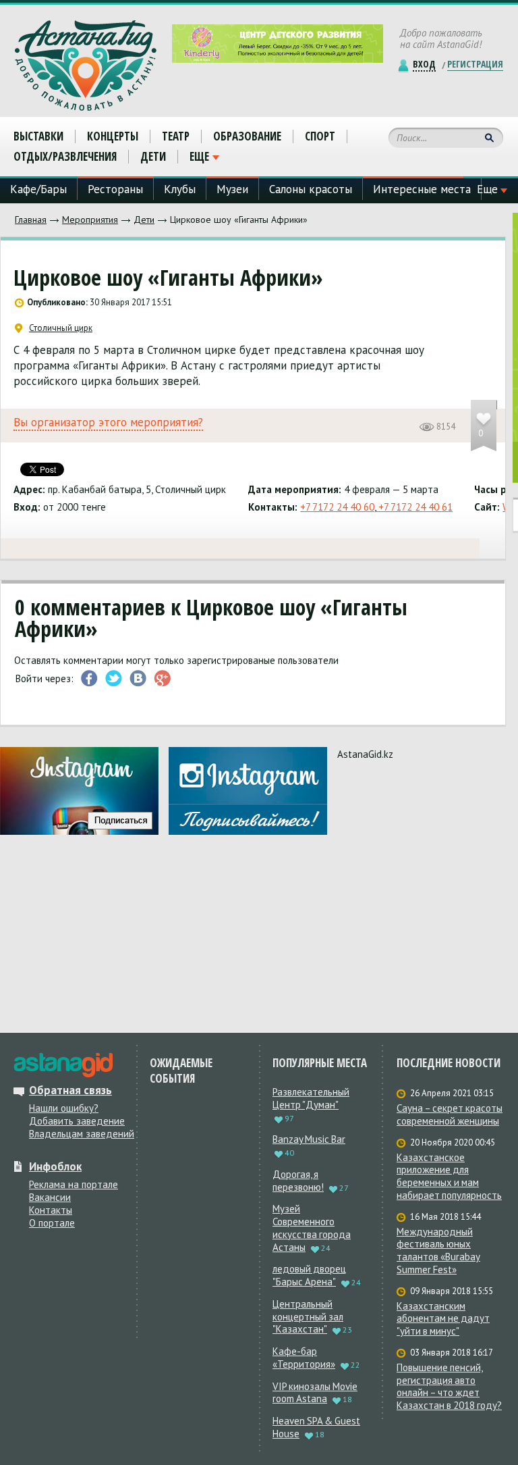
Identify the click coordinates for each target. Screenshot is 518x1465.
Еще (199, 156)
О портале (52, 1222)
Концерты (112, 136)
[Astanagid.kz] (85, 65)
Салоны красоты (310, 189)
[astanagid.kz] (63, 1065)
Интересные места (422, 189)
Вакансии (50, 1197)
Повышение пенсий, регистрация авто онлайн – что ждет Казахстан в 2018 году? (449, 1387)
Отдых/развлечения (65, 156)
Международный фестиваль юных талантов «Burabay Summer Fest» (438, 1251)
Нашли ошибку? (63, 1108)
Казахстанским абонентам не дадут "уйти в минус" (443, 1319)
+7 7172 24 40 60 (337, 506)
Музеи (232, 189)
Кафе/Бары (38, 189)
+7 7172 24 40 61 (414, 506)
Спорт (320, 136)
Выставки (38, 136)
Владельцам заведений (81, 1133)
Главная (31, 219)
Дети (144, 219)
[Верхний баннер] (277, 43)
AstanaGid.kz (365, 754)
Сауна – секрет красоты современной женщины (449, 1114)
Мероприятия (90, 219)
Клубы (180, 189)
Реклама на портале (73, 1184)
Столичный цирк (60, 328)
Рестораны (115, 189)
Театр (176, 136)
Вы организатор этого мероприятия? (108, 422)
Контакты (50, 1210)
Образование (247, 136)
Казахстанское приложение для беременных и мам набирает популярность (449, 1177)
